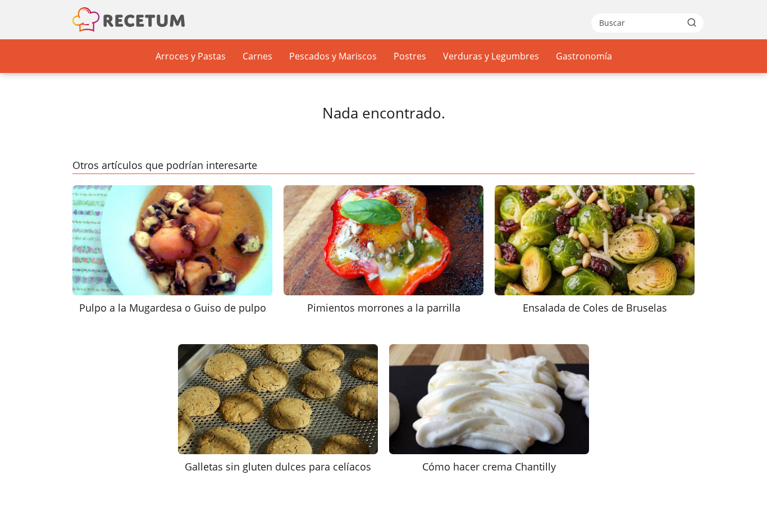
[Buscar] (692, 22)
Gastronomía (584, 56)
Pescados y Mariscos (333, 56)
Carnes (257, 56)
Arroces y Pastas (191, 56)
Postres (410, 56)
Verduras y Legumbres (491, 56)
